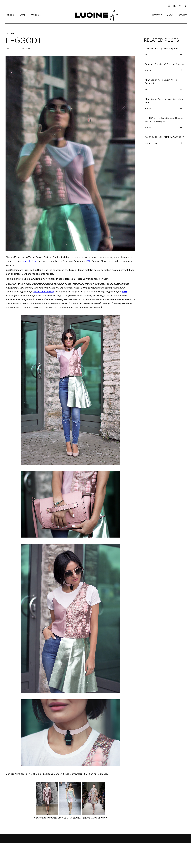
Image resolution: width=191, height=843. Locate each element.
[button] (12, 15)
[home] (96, 15)
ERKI (88, 261)
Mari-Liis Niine (29, 261)
